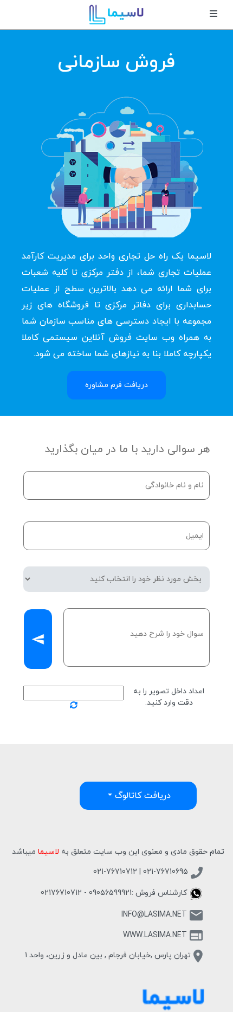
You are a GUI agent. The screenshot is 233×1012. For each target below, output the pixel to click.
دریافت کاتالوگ (141, 796)
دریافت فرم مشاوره (116, 385)
